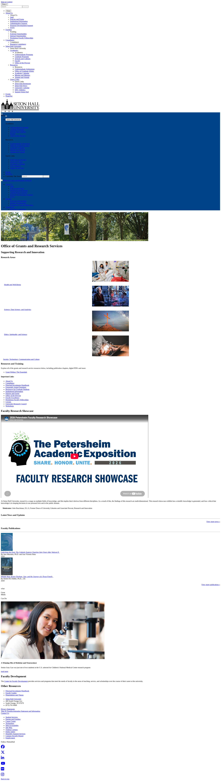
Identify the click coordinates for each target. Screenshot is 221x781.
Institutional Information (19, 21)
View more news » (213, 522)
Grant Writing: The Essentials (16, 372)
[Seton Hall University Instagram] (3, 775)
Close (8, 11)
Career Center (11, 721)
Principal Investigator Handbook (17, 385)
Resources (14, 65)
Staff (12, 17)
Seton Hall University (13, 46)
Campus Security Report (14, 736)
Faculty (17, 61)
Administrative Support (18, 23)
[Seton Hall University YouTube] (3, 764)
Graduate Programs (22, 57)
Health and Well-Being (12, 285)
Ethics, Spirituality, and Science (15, 334)
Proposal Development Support (21, 26)
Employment (10, 738)
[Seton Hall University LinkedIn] (3, 758)
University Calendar (22, 88)
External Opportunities (18, 34)
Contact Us (5, 713)
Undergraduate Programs (24, 55)
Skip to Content (6, 2)
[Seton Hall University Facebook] (3, 747)
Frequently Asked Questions (16, 387)
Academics (14, 50)
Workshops (10, 406)
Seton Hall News (21, 86)
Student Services (12, 717)
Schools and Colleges (22, 59)
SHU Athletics (20, 90)
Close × (4, 4)
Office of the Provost (22, 63)
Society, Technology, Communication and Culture (21, 359)
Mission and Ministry (22, 75)
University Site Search (14, 176)
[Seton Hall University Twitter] (3, 753)
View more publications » (210, 585)
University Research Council (16, 404)
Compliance (10, 40)
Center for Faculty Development (16, 681)
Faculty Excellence (12, 398)
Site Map (9, 728)
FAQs (12, 28)
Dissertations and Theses (14, 695)
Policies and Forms (17, 19)
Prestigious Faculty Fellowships (21, 38)
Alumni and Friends (22, 77)
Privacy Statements (8, 709)
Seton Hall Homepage (23, 84)
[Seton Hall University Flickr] (3, 770)
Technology (10, 723)
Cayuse (8, 402)
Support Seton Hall (22, 92)
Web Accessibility (12, 725)
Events (8, 94)
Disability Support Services (15, 734)
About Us (9, 13)
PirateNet (9, 96)
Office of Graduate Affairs (24, 71)
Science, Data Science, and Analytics (17, 310)
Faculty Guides (11, 693)
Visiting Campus (12, 730)
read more (4, 671)
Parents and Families (13, 719)
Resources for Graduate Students (17, 389)
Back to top (5, 779)
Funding (9, 30)
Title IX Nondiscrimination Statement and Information (20, 711)
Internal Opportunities (18, 36)
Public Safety (10, 732)
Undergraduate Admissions (24, 69)
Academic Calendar (22, 73)
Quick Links (14, 79)
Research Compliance (18, 44)
